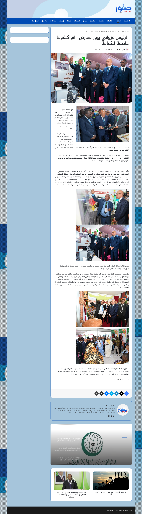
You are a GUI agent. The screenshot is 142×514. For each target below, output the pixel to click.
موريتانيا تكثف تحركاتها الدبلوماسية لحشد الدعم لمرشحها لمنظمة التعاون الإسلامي (111, 445)
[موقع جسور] (123, 9)
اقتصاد (77, 21)
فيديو (85, 21)
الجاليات (110, 21)
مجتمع (92, 21)
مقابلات (53, 21)
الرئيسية (126, 21)
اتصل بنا (35, 21)
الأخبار (118, 21)
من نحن (44, 21)
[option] (91, 444)
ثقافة (69, 21)
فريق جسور (122, 50)
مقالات (101, 21)
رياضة (61, 21)
